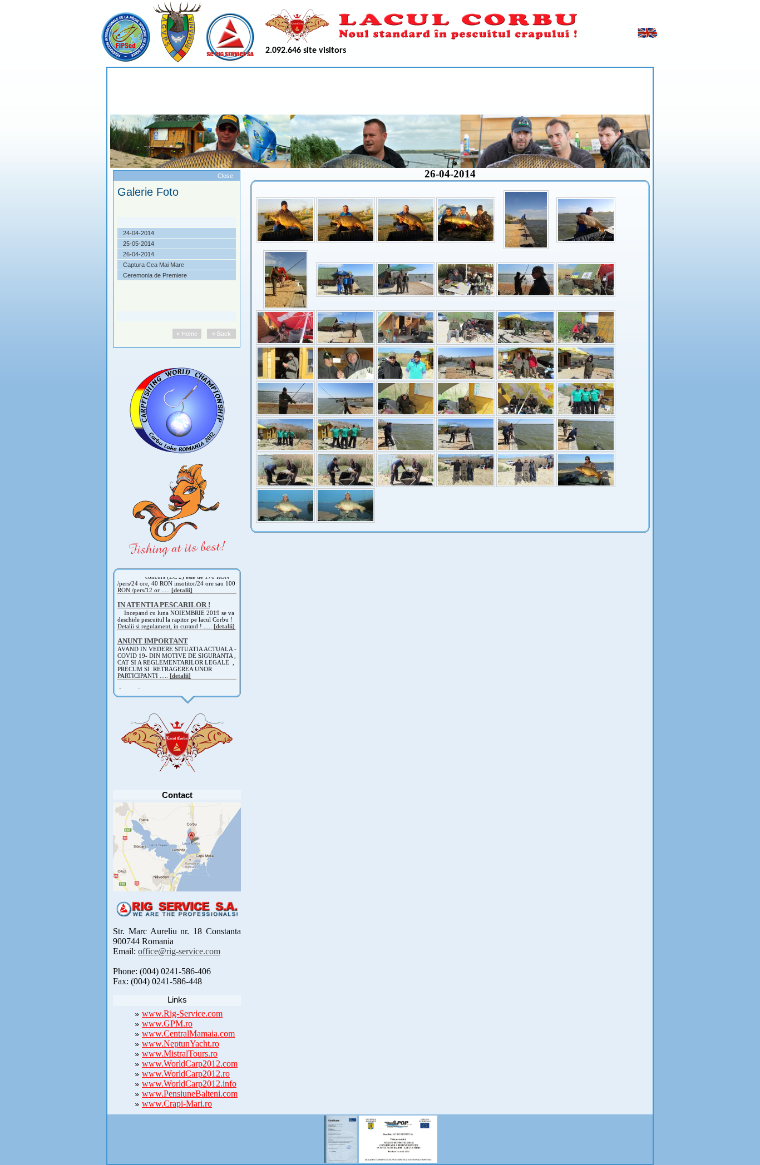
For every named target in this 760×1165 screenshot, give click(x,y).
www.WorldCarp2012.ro (186, 1073)
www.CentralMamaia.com (188, 1033)
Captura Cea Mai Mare (153, 264)
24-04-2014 (138, 233)
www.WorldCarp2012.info (189, 1083)
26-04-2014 (138, 254)
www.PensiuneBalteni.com (190, 1093)
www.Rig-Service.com (182, 1013)
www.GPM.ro (167, 1023)
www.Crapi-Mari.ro (177, 1103)
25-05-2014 (138, 243)
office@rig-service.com (179, 951)
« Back (221, 333)
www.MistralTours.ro (180, 1053)
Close (225, 175)
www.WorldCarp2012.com (190, 1063)
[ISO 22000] (340, 1137)
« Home (187, 333)
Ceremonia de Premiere (155, 275)
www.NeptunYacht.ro (180, 1043)
